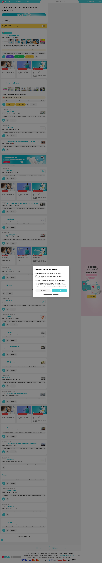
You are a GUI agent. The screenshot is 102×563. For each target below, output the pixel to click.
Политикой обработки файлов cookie (56, 286)
